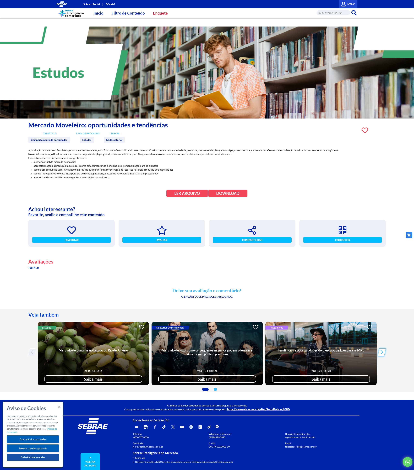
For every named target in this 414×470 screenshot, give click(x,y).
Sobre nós (140, 457)
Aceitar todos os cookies (33, 439)
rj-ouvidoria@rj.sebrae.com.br (148, 446)
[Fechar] (59, 406)
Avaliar (162, 239)
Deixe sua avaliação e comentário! (207, 290)
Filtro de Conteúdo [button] (128, 13)
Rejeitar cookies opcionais (33, 448)
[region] (33, 434)
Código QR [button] (342, 239)
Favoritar (72, 239)
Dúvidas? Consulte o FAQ (148, 461)
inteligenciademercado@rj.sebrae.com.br (212, 461)
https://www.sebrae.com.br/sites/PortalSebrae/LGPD (258, 409)
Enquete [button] (160, 13)
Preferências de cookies (33, 457)
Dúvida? (110, 4)
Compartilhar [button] (252, 239)
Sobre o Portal (91, 4)
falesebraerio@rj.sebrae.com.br (301, 446)
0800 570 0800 (141, 437)
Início (98, 13)
